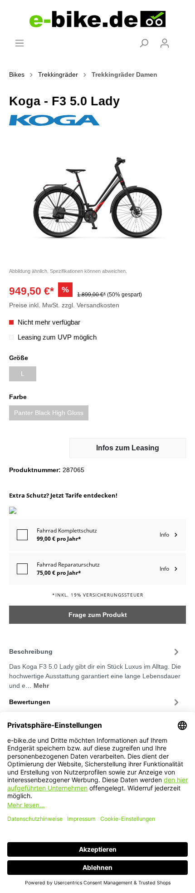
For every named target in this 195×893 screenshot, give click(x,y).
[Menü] (19, 43)
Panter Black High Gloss (48, 412)
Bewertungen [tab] (29, 702)
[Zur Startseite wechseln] (97, 19)
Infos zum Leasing (127, 448)
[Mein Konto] (164, 43)
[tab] (95, 667)
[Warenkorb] (180, 39)
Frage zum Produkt (97, 614)
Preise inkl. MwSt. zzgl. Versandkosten (64, 305)
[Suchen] (143, 43)
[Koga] (54, 119)
